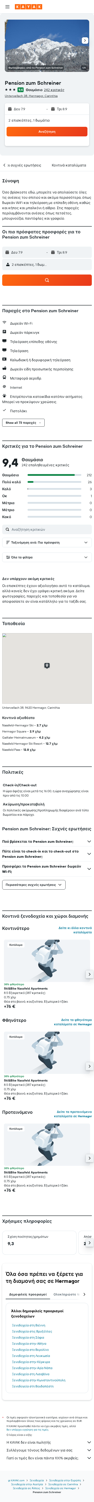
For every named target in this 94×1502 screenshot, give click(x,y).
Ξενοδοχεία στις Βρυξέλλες (32, 1331)
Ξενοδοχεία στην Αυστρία (27, 1484)
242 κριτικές (54, 90)
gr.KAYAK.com (16, 1480)
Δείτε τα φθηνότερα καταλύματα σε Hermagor (73, 1022)
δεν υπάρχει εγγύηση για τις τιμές (27, 1429)
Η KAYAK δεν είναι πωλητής (29, 1442)
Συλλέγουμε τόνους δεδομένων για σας (40, 1450)
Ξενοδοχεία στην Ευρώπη (65, 1480)
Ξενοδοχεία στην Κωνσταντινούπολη (38, 1380)
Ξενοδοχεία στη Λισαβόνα (30, 1374)
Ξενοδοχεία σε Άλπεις (26, 1488)
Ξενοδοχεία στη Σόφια (28, 1337)
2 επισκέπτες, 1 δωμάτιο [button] (29, 120)
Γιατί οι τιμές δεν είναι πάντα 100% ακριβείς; (42, 1458)
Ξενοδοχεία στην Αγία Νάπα (32, 1368)
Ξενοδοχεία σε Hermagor (60, 1488)
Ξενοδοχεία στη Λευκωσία (31, 1356)
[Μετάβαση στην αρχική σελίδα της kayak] (28, 6)
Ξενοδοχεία (37, 1480)
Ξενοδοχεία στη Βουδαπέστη (33, 1386)
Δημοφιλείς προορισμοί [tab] (28, 1294)
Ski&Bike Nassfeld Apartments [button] (26, 988)
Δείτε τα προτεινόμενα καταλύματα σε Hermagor (73, 1114)
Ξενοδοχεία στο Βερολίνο (30, 1350)
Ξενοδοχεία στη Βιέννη (28, 1325)
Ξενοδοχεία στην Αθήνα (29, 1344)
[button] (7, 7)
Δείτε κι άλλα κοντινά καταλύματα (75, 930)
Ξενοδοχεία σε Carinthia (63, 1484)
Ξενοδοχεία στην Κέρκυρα (31, 1362)
